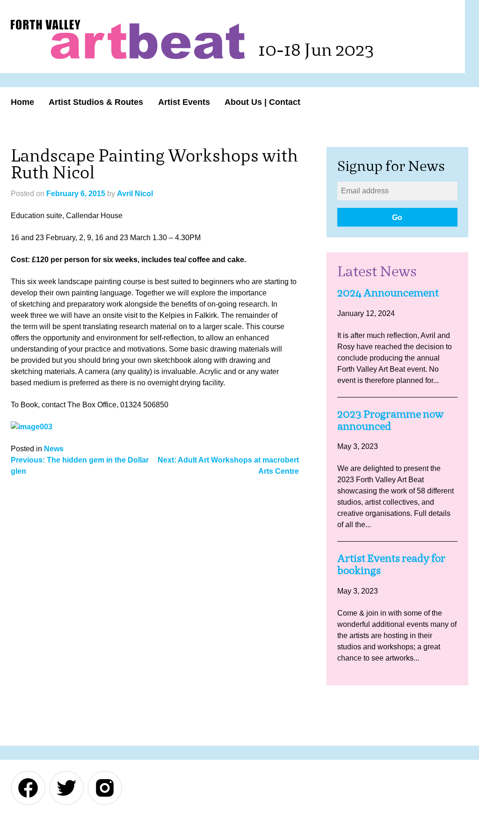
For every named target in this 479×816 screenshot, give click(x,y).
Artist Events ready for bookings (391, 564)
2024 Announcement (388, 293)
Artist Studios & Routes (96, 102)
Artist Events (184, 102)
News (54, 449)
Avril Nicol (135, 194)
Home (22, 102)
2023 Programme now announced (390, 420)
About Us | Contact (262, 102)
